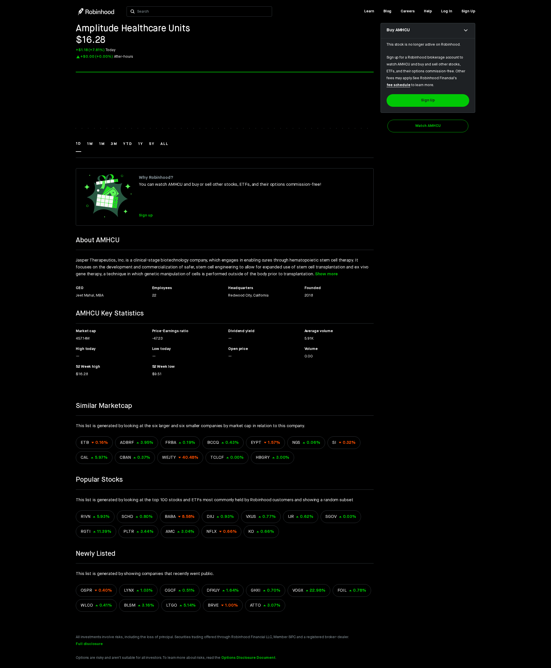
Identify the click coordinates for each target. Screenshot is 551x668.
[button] (78, 146)
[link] (369, 11)
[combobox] (202, 11)
